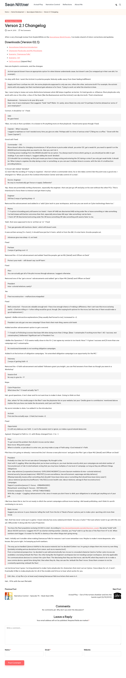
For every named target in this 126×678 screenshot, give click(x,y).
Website (87, 650)
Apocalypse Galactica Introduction (23, 47)
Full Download (14, 61)
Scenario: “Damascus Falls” (20, 54)
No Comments (26, 30)
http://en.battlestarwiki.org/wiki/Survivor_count (80, 528)
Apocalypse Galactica (13, 21)
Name (8, 650)
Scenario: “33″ (14, 58)
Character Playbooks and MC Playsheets (25, 51)
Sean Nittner (17, 4)
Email (48, 650)
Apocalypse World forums (60, 37)
